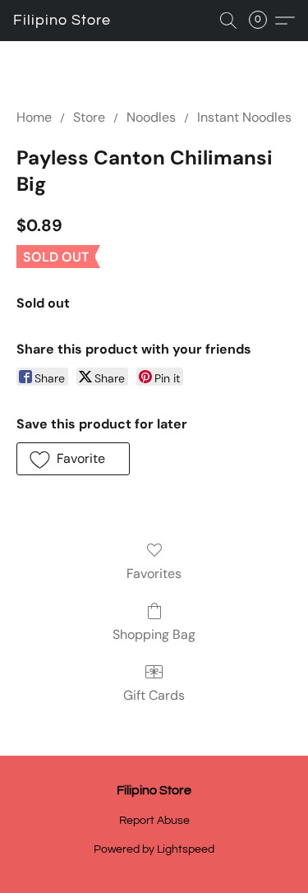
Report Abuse (154, 820)
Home (34, 117)
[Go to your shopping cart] (263, 20)
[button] (62, 20)
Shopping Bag (154, 634)
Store (89, 117)
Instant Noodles (244, 117)
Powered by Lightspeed (154, 849)
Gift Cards (154, 695)
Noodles (151, 117)
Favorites (154, 573)
